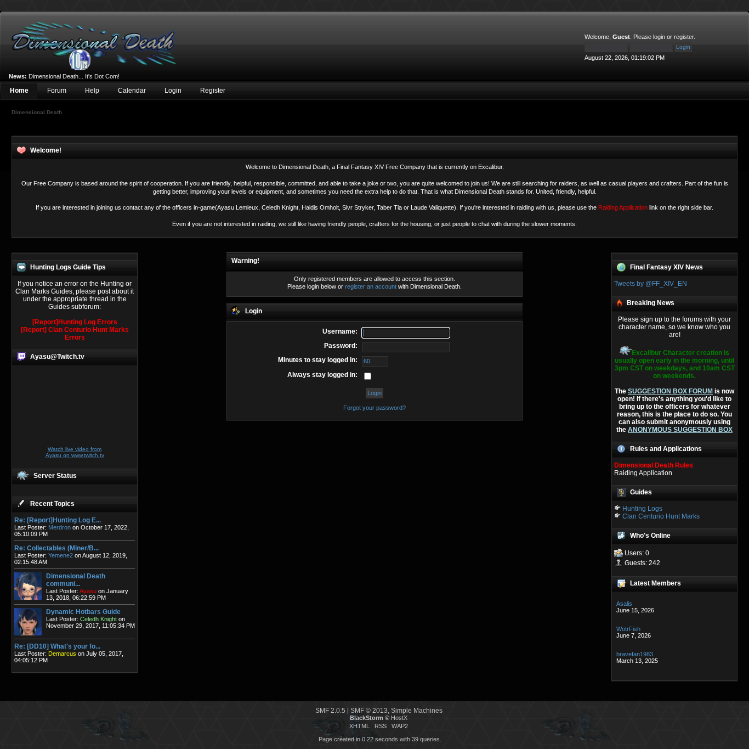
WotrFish (628, 629)
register (684, 36)
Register (212, 90)
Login (172, 90)
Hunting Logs (642, 509)
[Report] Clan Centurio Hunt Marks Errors (75, 333)
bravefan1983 (634, 654)
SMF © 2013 (369, 710)
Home (19, 90)
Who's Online (650, 535)
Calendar (132, 90)
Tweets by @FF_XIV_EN (650, 284)
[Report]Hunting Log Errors (74, 322)
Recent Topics (52, 504)
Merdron (59, 527)
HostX (399, 717)
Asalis (624, 603)
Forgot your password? (374, 407)
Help (92, 90)
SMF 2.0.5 (330, 710)
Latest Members (655, 583)
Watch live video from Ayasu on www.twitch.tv (75, 452)
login (659, 36)
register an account (370, 286)
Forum (56, 90)
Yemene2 (60, 555)
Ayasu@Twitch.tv (57, 357)
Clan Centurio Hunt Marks (661, 516)
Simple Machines (416, 710)
